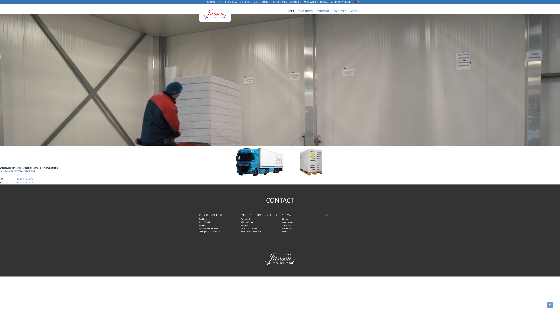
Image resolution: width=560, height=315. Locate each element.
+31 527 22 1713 (24, 182)
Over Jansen (306, 11)
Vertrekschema (228, 2)
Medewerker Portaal (316, 2)
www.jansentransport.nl (209, 232)
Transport (323, 11)
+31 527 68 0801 (24, 179)
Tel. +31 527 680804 (250, 229)
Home (291, 11)
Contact (212, 2)
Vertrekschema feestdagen (255, 2)
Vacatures (295, 2)
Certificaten (280, 2)
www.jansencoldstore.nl (251, 232)
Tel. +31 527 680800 (208, 229)
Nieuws (354, 11)
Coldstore (340, 11)
